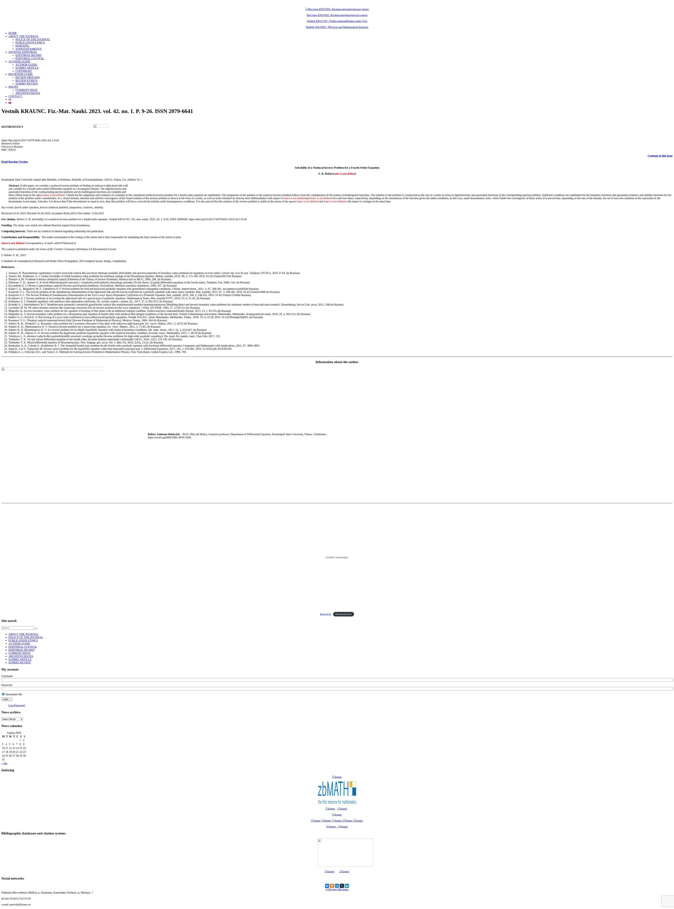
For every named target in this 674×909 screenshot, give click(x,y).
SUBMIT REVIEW (26, 83)
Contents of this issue (660, 155)
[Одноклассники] (332, 886)
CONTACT (15, 96)
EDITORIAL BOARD (28, 55)
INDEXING (22, 45)
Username (7, 676)
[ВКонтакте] (327, 886)
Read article (325, 614)
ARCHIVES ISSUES (27, 93)
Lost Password (16, 705)
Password (6, 685)
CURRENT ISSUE (26, 89)
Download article (343, 614)
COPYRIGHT (23, 70)
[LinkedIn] (347, 886)
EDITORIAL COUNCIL (29, 58)
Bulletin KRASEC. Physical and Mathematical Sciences (337, 27)
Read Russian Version (14, 161)
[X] (342, 886)
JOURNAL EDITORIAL (22, 52)
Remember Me (13, 694)
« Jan (4, 763)
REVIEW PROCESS (27, 77)
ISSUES (13, 86)
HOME (12, 33)
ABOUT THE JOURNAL (23, 36)
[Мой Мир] (337, 886)
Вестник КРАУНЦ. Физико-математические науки (337, 15)
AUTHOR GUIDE (19, 61)
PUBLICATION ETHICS (30, 42)
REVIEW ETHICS (26, 80)
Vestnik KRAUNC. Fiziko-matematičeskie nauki (334, 21)
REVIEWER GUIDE (20, 74)
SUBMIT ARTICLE (27, 67)
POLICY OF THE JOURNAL (32, 39)
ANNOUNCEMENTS (28, 48)
